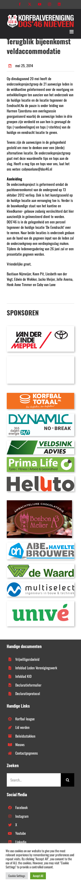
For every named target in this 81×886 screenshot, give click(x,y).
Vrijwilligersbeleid (27, 659)
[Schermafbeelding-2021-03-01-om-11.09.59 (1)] (40, 565)
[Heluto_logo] (40, 478)
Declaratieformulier (28, 685)
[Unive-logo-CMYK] (40, 603)
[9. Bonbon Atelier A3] (39, 502)
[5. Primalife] (40, 459)
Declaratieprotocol (27, 693)
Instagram (22, 816)
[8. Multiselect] (40, 584)
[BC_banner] (40, 358)
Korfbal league (25, 718)
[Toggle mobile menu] (72, 31)
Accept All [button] (38, 875)
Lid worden (22, 727)
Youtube (20, 833)
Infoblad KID (23, 676)
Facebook (21, 807)
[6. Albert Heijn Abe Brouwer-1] (40, 544)
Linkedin (20, 842)
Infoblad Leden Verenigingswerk (36, 667)
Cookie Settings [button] (16, 875)
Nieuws (20, 744)
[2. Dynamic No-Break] (40, 415)
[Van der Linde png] (40, 327)
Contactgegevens (26, 753)
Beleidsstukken (25, 736)
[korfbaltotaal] (40, 394)
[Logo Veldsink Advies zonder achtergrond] (40, 442)
